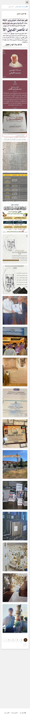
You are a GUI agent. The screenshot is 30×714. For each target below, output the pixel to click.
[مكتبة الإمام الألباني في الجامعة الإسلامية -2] (15, 341)
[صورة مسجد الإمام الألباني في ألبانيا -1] (15, 464)
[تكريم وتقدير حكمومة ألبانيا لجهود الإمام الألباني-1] (15, 402)
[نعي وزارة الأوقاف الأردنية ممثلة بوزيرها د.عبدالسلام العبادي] (15, 33)
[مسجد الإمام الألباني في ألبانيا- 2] (15, 433)
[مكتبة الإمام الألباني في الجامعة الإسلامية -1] (15, 372)
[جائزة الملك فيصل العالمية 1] (15, 279)
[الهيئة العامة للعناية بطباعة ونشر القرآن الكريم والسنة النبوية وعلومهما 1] (15, 63)
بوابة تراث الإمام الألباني (20, 7)
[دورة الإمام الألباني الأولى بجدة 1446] (15, 187)
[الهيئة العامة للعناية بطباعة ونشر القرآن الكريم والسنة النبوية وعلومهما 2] (15, 94)
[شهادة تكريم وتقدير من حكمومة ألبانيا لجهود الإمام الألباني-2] (15, 310)
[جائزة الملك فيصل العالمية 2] (15, 248)
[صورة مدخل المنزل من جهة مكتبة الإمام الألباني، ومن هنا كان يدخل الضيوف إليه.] (15, 587)
